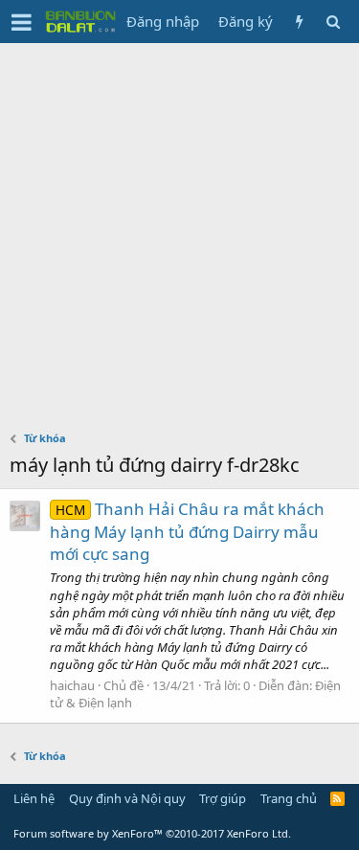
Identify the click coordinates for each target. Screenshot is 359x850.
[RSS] (337, 798)
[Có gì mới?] (299, 21)
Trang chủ (288, 798)
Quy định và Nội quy (127, 798)
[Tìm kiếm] (332, 21)
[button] (21, 22)
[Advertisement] (179, 232)
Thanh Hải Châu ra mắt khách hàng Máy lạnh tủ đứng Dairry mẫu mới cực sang (187, 532)
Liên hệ (34, 798)
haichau (72, 685)
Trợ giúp (222, 798)
